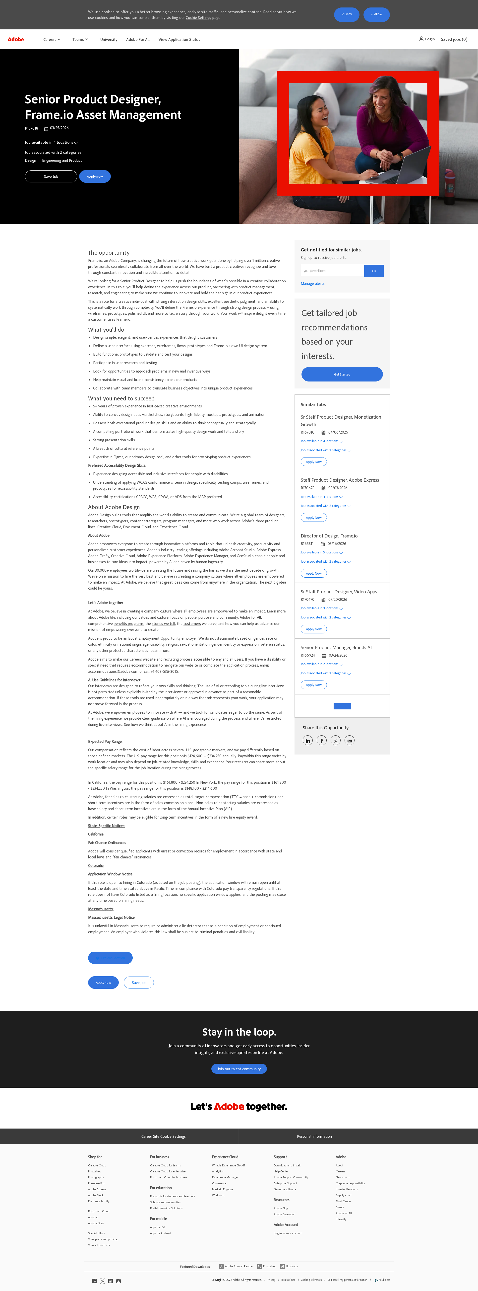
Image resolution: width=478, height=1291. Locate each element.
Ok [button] (374, 271)
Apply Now (316, 461)
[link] (313, 283)
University (108, 39)
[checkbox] (51, 176)
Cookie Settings (198, 17)
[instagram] (118, 1280)
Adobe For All (138, 39)
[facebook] (94, 1280)
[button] (426, 39)
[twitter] (102, 1280)
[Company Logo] (15, 38)
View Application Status (179, 39)
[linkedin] (110, 1280)
